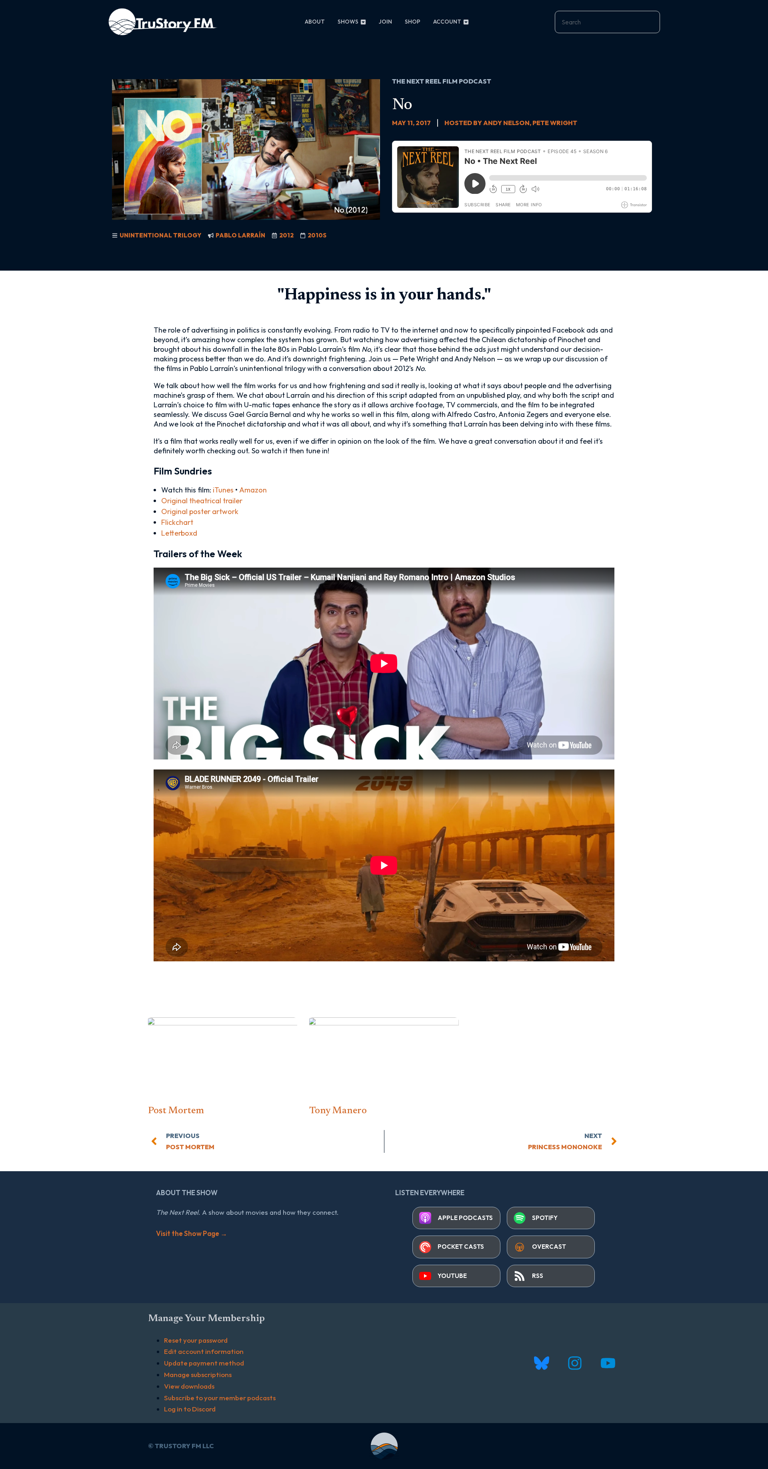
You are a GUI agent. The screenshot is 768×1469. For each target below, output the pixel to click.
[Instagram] (574, 1363)
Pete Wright (554, 123)
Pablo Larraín (240, 235)
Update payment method (204, 1363)
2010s (317, 235)
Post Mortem (176, 1111)
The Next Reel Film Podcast (441, 81)
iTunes (223, 489)
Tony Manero (338, 1111)
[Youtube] (608, 1363)
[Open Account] (466, 22)
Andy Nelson (506, 123)
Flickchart (177, 522)
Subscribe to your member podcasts (220, 1397)
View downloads (189, 1386)
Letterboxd (179, 533)
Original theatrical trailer (201, 500)
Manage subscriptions (198, 1374)
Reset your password (196, 1340)
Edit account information (204, 1351)
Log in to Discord (190, 1409)
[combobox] (607, 22)
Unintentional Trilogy (161, 235)
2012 (286, 235)
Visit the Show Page (191, 1233)
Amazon (253, 489)
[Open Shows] (363, 22)
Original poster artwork (199, 511)
